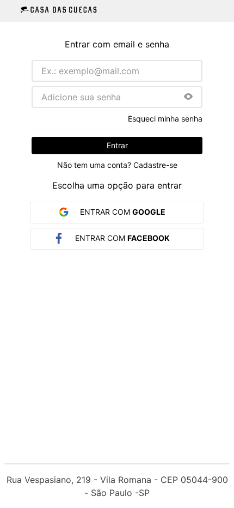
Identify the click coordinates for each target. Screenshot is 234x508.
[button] (188, 97)
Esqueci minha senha (165, 118)
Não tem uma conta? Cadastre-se (117, 165)
